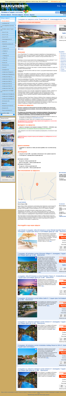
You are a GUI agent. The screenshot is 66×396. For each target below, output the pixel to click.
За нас (38, 392)
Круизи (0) (3, 103)
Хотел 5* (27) (4, 37)
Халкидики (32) (4, 69)
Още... (50, 241)
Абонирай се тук (55, 1)
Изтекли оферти (17, 14)
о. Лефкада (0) (4, 55)
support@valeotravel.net (38, 117)
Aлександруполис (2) (6, 39)
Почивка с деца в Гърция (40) (7, 29)
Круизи (32, 14)
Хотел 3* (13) (4, 32)
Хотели (26, 14)
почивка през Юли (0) (6, 86)
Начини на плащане (23, 392)
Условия (62, 69)
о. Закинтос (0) (4, 48)
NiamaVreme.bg (31, 394)
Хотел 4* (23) (4, 34)
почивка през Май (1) (6, 81)
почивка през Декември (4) (7, 98)
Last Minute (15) (4, 23)
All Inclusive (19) (4, 101)
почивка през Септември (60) (7, 91)
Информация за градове (54, 392)
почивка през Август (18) (6, 88)
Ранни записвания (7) (6, 110)
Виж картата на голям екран (37, 188)
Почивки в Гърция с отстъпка (12, 12)
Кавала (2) (3, 41)
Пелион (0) (3, 62)
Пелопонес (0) (4, 65)
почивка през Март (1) (6, 76)
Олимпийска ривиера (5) (6, 44)
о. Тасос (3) (3, 60)
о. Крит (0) (3, 53)
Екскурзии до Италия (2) (6, 105)
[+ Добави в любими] (55, 26)
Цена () (4, 113)
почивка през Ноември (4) (7, 96)
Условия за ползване (32, 392)
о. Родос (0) (3, 58)
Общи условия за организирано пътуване (9, 392)
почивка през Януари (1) (6, 72)
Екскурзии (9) (4, 108)
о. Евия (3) (3, 46)
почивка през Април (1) (6, 79)
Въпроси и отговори (44, 392)
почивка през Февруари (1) (7, 74)
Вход (58, 6)
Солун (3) (3, 67)
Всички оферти (6, 14)
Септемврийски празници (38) (7, 26)
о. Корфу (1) (4, 51)
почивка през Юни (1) (6, 83)
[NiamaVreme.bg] (14, 8)
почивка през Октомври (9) (7, 94)
